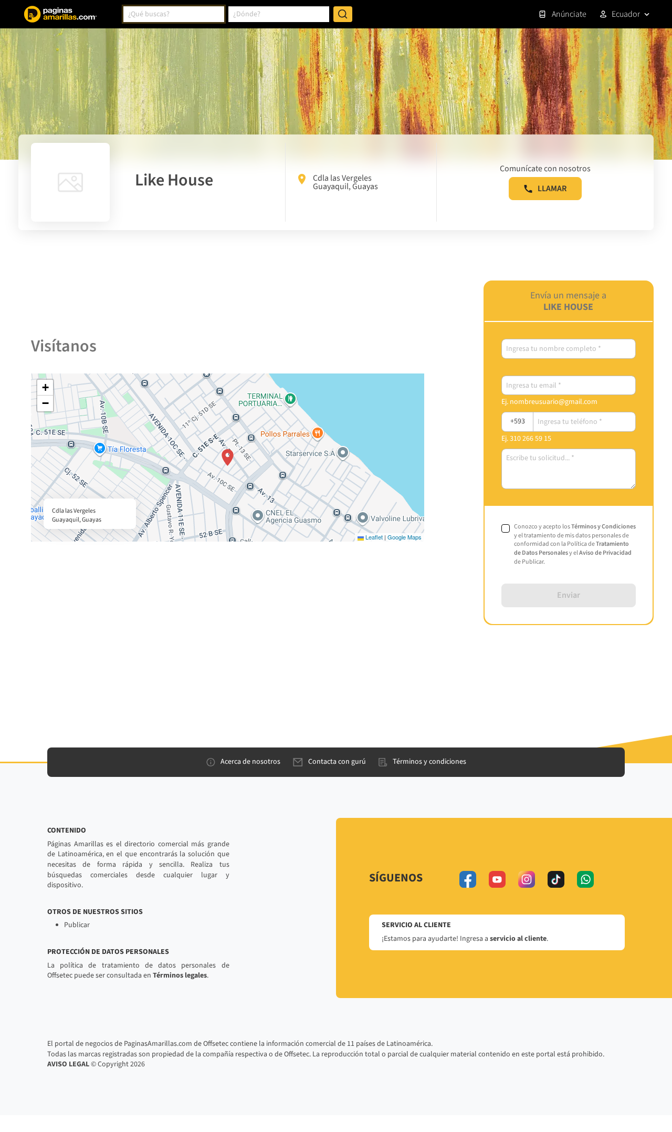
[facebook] (467, 879)
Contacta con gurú (337, 761)
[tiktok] (556, 879)
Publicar (77, 925)
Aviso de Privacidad (605, 552)
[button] (228, 457)
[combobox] (173, 14)
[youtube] (497, 879)
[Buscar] (342, 14)
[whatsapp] (585, 879)
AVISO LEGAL (68, 1064)
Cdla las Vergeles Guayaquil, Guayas (345, 182)
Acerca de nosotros (250, 761)
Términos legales (180, 975)
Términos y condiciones (429, 761)
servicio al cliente (518, 938)
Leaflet (373, 537)
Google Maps (404, 537)
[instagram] (526, 879)
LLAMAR (552, 188)
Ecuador (626, 14)
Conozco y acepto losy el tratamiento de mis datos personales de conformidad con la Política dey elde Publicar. (575, 544)
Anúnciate (569, 14)
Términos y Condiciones (603, 526)
